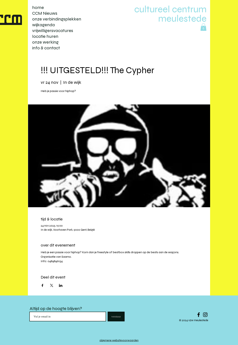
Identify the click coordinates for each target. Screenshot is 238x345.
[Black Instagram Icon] (205, 315)
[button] (203, 27)
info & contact (46, 48)
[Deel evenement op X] (51, 285)
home (38, 7)
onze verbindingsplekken (56, 19)
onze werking (45, 42)
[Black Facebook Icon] (199, 315)
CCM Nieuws (44, 13)
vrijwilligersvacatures (52, 30)
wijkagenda (43, 25)
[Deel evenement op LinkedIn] (60, 285)
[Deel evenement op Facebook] (42, 285)
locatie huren (45, 36)
